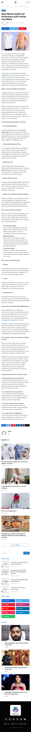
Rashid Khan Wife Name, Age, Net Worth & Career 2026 (16, 668)
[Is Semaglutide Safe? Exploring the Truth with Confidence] (15, 476)
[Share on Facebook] (5, 28)
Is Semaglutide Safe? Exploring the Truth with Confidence (13, 487)
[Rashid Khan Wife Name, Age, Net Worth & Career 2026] (15, 658)
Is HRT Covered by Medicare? (9, 511)
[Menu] (2, 2)
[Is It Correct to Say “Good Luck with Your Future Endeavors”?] (5, 564)
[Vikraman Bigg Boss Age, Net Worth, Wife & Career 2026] (15, 633)
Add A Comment (15, 545)
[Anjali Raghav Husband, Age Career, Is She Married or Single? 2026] (15, 682)
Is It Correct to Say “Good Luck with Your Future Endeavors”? (19, 563)
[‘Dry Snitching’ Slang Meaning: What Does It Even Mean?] (5, 581)
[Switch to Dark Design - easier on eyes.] (26, 2)
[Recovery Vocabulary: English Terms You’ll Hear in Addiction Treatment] (15, 452)
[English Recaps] (15, 2)
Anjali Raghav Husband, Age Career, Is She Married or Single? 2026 (16, 693)
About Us (6, 723)
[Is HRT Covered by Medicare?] (15, 501)
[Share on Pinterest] (22, 28)
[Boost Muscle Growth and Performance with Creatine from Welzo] (15, 41)
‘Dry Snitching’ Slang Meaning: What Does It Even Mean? (19, 580)
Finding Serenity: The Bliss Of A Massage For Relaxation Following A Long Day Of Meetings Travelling (13, 535)
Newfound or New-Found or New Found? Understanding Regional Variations (18, 571)
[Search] (29, 2)
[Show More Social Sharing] (28, 28)
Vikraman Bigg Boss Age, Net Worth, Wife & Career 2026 (16, 644)
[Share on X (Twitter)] (14, 28)
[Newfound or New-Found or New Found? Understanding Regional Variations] (5, 572)
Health (3, 10)
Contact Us (14, 723)
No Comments (21, 22)
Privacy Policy (23, 723)
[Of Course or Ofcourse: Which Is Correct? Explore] (5, 589)
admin (7, 22)
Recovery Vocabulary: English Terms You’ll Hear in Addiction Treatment (14, 462)
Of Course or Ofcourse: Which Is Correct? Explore (18, 588)
